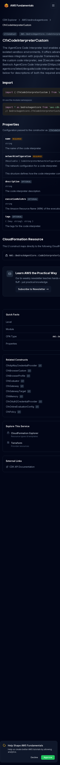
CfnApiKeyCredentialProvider (21, 365)
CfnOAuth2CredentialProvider (21, 401)
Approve (48, 757)
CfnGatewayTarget (16, 391)
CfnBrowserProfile (15, 375)
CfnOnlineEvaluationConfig (20, 406)
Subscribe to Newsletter (31, 289)
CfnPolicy (11, 411)
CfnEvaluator (12, 381)
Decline (34, 757)
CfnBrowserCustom (16, 370)
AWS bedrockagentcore (35, 19)
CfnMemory (12, 396)
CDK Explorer (10, 19)
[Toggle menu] (53, 5)
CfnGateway (12, 386)
